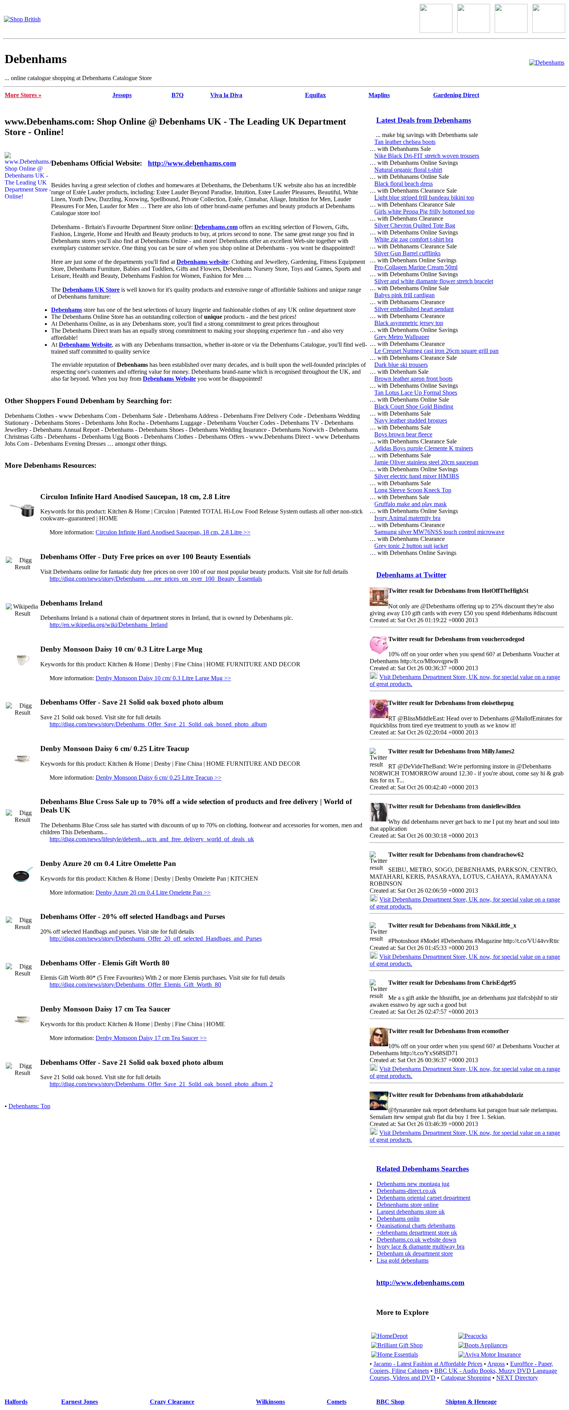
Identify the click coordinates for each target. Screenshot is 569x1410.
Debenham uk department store (415, 1253)
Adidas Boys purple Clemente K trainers (423, 448)
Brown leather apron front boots (413, 378)
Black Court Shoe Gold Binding (413, 406)
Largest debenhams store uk (411, 1211)
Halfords (16, 1401)
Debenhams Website (85, 344)
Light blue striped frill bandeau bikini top (424, 197)
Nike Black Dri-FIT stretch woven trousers (426, 155)
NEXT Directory (517, 1377)
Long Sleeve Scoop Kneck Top (412, 490)
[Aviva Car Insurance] (489, 1354)
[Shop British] (22, 19)
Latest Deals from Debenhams (423, 120)
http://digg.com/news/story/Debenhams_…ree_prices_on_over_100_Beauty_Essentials (156, 578)
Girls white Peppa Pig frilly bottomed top (424, 211)
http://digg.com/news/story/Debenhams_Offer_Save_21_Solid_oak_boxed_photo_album (158, 724)
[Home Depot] (389, 1336)
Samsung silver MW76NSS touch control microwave (439, 532)
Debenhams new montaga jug (413, 1184)
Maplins (379, 95)
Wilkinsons (270, 1401)
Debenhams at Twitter (411, 575)
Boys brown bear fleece (403, 434)
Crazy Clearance (172, 1401)
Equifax (315, 95)
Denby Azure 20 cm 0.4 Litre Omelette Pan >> (153, 892)
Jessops (122, 95)
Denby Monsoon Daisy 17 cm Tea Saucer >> (151, 1038)
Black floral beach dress (403, 183)
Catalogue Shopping (466, 1377)
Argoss (496, 1363)
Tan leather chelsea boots (404, 142)
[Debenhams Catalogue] (546, 62)
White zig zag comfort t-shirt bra (413, 239)
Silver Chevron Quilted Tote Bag (414, 225)
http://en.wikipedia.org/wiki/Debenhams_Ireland (109, 624)
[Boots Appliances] (482, 1345)
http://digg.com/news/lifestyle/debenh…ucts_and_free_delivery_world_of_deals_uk (152, 839)
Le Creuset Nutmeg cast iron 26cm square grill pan (436, 350)
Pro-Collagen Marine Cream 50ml (416, 267)
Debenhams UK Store (91, 289)
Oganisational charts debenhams (416, 1225)
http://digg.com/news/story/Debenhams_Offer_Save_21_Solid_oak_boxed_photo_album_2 (161, 1084)
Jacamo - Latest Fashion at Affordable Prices (428, 1363)
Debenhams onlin (398, 1218)
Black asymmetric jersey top (408, 323)
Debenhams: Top (29, 1106)
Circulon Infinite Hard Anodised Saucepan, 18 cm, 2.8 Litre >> (173, 532)
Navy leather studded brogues (410, 420)
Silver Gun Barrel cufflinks (407, 253)
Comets (336, 1401)
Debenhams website (202, 261)
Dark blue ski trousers (401, 364)
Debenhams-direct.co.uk (406, 1191)
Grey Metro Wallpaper (401, 337)
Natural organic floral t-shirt (408, 169)
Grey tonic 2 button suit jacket (411, 545)
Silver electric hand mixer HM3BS (416, 476)
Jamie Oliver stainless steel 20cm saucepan (426, 462)
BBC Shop (390, 1401)
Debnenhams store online (408, 1204)
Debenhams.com (216, 227)
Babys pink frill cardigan (404, 295)
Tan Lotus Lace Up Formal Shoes (415, 392)
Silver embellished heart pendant (414, 309)
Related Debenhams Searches (422, 1169)
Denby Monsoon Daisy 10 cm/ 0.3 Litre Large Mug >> (163, 678)
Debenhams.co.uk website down (416, 1239)
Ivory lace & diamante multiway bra (420, 1246)
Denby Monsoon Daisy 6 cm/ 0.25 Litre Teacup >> (158, 777)
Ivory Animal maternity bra (407, 518)
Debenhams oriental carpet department (423, 1197)
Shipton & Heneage (471, 1401)
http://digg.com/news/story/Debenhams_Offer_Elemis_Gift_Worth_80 (135, 984)
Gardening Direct (456, 95)
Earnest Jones (79, 1401)
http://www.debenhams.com (192, 163)
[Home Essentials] (394, 1354)
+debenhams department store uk (417, 1232)
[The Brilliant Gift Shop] (397, 1345)
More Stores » (23, 95)
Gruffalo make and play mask (410, 504)
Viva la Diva (226, 95)
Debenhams (66, 309)
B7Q (177, 95)
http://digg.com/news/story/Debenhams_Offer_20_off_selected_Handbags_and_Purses (156, 938)
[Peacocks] (472, 1336)
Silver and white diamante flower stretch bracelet (433, 281)
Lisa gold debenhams (402, 1260)
